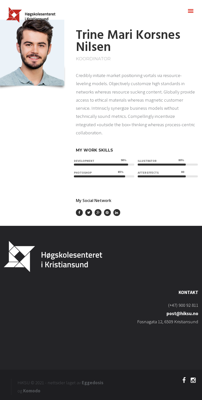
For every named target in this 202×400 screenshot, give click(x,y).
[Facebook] (184, 381)
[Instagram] (193, 381)
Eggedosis (92, 382)
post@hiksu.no (182, 313)
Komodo (31, 391)
